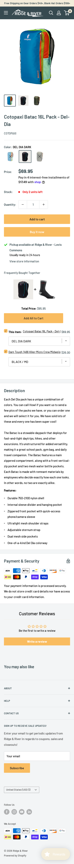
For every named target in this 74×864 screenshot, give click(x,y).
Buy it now (37, 232)
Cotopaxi (10, 133)
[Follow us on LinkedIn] (29, 812)
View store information (24, 261)
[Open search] (51, 13)
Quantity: (10, 204)
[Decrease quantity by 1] (23, 204)
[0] (66, 13)
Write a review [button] (37, 641)
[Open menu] (6, 12)
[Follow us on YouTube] (21, 812)
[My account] (59, 13)
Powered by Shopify (15, 855)
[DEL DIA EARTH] (39, 156)
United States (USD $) (18, 789)
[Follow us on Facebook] (6, 812)
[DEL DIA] (10, 156)
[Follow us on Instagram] (14, 812)
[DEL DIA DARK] (25, 156)
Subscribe (17, 768)
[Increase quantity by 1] (43, 204)
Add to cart (37, 219)
